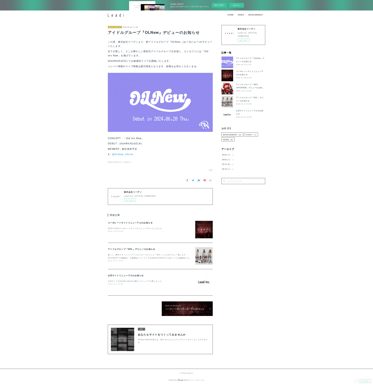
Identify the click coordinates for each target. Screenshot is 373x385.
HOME (231, 15)
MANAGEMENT (255, 15)
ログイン (236, 5)
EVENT (251, 134)
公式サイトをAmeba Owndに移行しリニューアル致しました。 (136, 281)
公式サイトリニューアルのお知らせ (126, 275)
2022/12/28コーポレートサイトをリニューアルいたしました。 (136, 228)
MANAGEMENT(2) (115, 162)
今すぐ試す (219, 5)
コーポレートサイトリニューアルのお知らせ (130, 222)
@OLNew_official (122, 154)
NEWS (241, 15)
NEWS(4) (127, 162)
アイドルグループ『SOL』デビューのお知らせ (131, 248)
